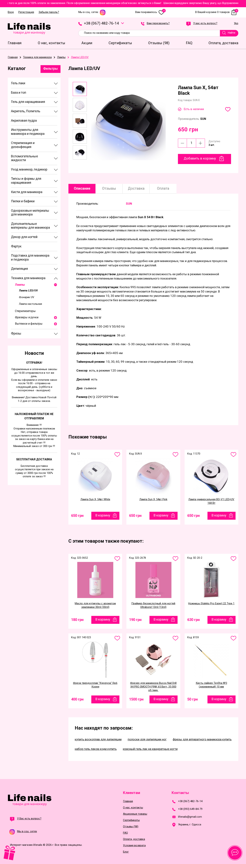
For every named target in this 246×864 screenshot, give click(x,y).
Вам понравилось (150, 12)
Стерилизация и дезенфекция (23, 145)
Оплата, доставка (134, 839)
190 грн (135, 619)
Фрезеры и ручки (26, 317)
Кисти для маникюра (26, 192)
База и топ (18, 92)
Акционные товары (135, 814)
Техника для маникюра (28, 278)
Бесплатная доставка (34, 459)
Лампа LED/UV (28, 290)
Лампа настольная (30, 304)
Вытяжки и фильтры (29, 323)
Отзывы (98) (130, 826)
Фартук (16, 246)
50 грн (192, 699)
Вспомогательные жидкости (24, 158)
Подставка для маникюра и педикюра (30, 257)
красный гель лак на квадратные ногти (150, 749)
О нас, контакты (133, 807)
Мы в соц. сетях (88, 12)
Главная (128, 801)
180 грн (77, 619)
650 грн (77, 515)
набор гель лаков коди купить (96, 749)
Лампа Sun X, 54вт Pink (153, 499)
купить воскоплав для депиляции (98, 739)
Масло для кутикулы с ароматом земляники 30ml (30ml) (95, 605)
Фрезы (16, 333)
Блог (126, 851)
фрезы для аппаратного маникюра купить (202, 739)
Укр (236, 23)
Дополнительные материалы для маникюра (30, 226)
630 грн (193, 619)
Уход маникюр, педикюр (29, 169)
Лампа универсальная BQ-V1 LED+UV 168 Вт (211, 501)
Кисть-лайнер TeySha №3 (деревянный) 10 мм (211, 684)
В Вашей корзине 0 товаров (216, 12)
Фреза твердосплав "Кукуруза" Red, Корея (95, 684)
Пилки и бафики (23, 201)
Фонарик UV (26, 297)
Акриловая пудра (24, 120)
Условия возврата (134, 845)
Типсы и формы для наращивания (26, 180)
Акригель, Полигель (25, 111)
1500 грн (136, 699)
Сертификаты (131, 820)
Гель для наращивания (28, 102)
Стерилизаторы (25, 311)
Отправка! (34, 362)
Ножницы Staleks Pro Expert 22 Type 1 (211, 603)
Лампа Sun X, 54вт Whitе (95, 499)
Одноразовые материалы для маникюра (30, 212)
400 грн (77, 699)
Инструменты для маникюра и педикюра (27, 132)
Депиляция (19, 268)
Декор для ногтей (24, 237)
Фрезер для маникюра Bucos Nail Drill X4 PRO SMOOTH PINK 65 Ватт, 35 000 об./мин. (153, 686)
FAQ (125, 833)
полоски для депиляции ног (147, 739)
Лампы (20, 284)
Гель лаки (18, 83)
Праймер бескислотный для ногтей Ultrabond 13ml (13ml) (153, 605)
